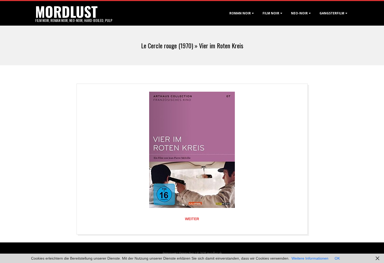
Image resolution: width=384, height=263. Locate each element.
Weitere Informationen (310, 258)
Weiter (192, 219)
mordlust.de (214, 253)
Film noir (271, 13)
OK (337, 258)
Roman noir (240, 13)
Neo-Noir (299, 13)
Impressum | (170, 253)
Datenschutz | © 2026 (193, 253)
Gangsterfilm (331, 13)
